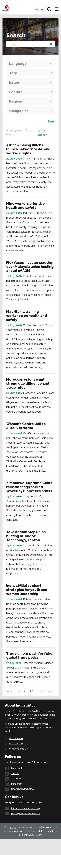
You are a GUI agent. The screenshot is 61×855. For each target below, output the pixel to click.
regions (16, 101)
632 (43, 691)
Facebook (17, 768)
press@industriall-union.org (26, 813)
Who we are (16, 738)
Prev (9, 691)
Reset (51, 121)
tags (13, 73)
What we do (16, 743)
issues (14, 82)
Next (50, 691)
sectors (15, 92)
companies (18, 111)
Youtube (16, 778)
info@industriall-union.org (25, 808)
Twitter (15, 773)
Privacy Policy (33, 835)
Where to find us (18, 748)
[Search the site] (51, 44)
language (18, 64)
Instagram (16, 783)
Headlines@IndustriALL (23, 789)
